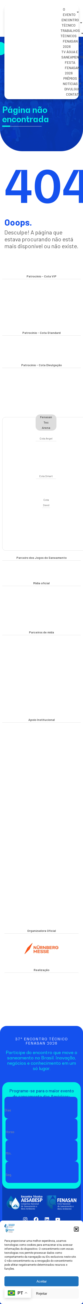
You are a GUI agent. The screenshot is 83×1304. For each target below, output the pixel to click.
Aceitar (42, 1281)
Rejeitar (41, 1293)
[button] (76, 1229)
